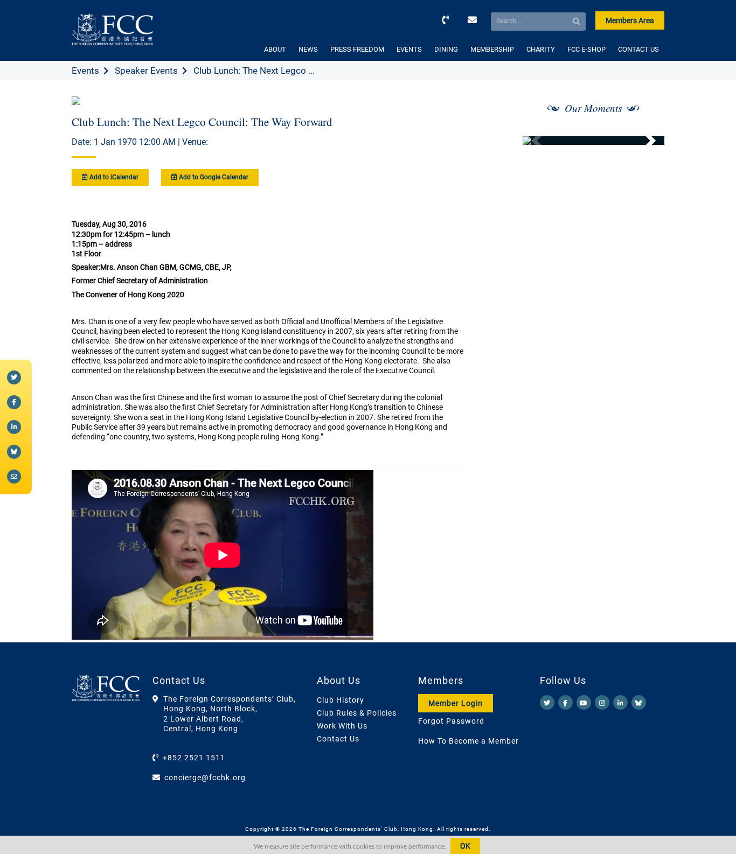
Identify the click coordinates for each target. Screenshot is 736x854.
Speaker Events (146, 70)
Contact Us (338, 738)
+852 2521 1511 (194, 757)
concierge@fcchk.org (205, 777)
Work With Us (342, 726)
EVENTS (409, 49)
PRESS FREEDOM (357, 49)
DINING (446, 49)
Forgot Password (451, 721)
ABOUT (275, 49)
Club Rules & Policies (357, 713)
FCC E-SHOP (586, 49)
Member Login (455, 703)
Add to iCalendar (113, 177)
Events (85, 70)
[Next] (644, 140)
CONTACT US (638, 49)
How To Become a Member (468, 741)
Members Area (630, 20)
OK (465, 846)
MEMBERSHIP (492, 49)
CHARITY (540, 49)
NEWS (308, 49)
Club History (340, 700)
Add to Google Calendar (212, 177)
